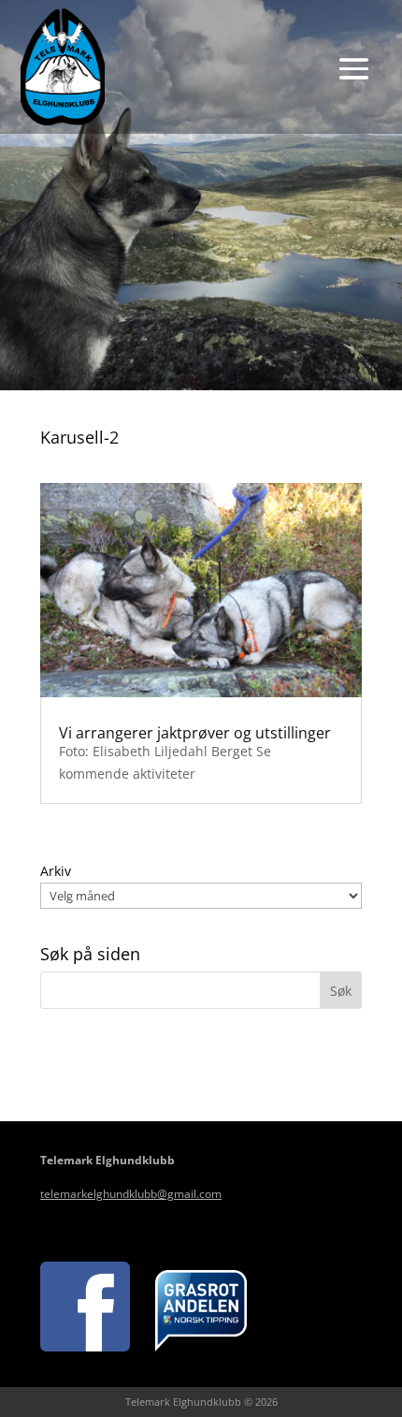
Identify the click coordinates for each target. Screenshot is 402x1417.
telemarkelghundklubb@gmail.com (131, 1194)
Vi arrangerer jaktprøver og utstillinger (195, 733)
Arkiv (55, 871)
